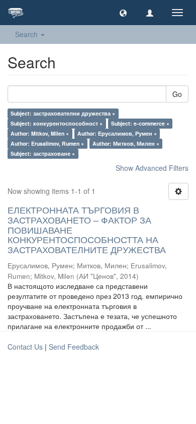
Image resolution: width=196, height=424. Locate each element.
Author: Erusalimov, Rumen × (47, 143)
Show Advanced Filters (152, 168)
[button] (123, 12)
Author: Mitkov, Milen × (40, 133)
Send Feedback (74, 347)
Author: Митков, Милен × (125, 143)
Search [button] (27, 34)
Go (177, 94)
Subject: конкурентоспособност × (57, 123)
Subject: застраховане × (43, 153)
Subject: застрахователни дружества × (63, 113)
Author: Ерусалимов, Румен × (117, 133)
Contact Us (25, 347)
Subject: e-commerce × (140, 123)
